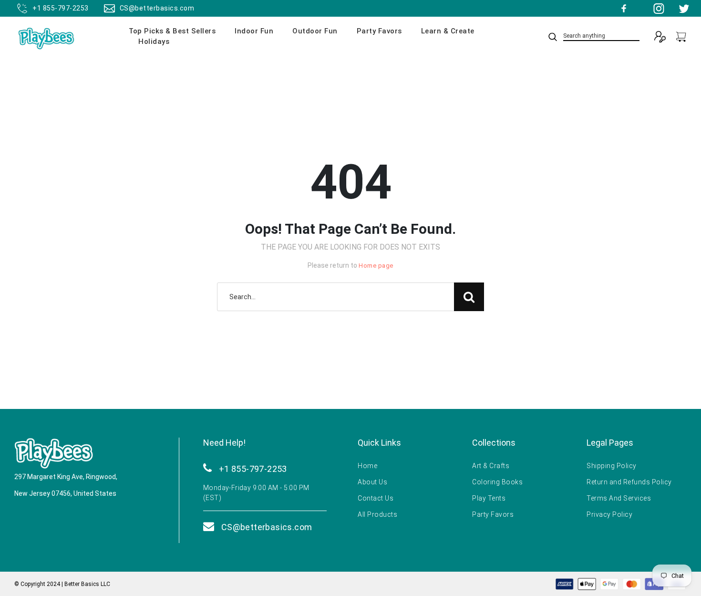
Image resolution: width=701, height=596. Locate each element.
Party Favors (379, 31)
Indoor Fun (254, 31)
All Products (377, 514)
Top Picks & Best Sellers (172, 31)
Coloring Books (497, 482)
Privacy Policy (609, 514)
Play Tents (488, 498)
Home (367, 466)
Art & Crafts (490, 466)
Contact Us (375, 498)
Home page (376, 265)
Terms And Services (619, 498)
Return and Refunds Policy (629, 482)
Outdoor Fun (315, 31)
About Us (372, 482)
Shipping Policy (612, 466)
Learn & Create (447, 31)
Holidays (153, 41)
